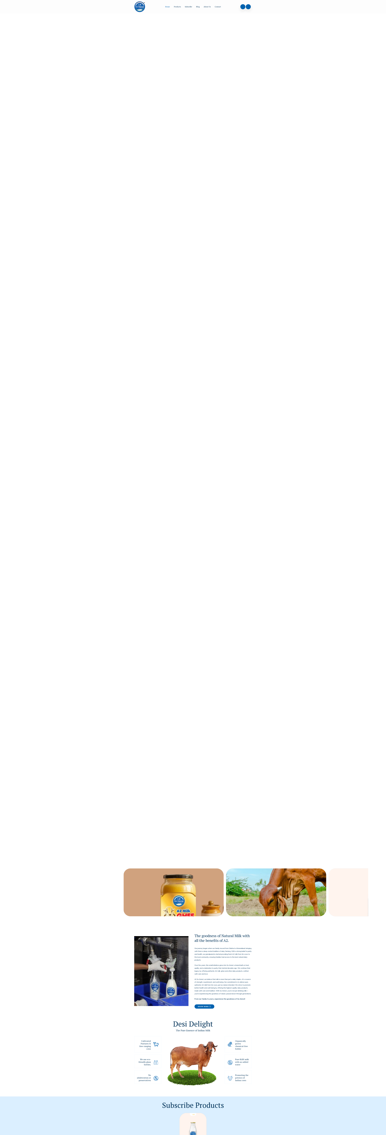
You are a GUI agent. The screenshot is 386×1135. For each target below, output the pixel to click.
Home (167, 7)
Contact (218, 7)
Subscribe (188, 7)
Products (177, 7)
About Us (207, 7)
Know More (203, 1006)
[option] (173, 894)
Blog (198, 7)
